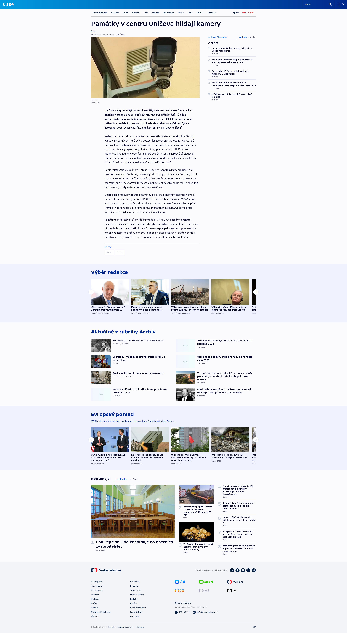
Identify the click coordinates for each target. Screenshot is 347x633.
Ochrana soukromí (125, 627)
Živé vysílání (96, 586)
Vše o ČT (95, 616)
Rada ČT (134, 599)
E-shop (94, 607)
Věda (190, 12)
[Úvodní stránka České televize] (106, 570)
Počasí (181, 12)
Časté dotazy (136, 612)
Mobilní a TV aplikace (101, 612)
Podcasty (211, 12)
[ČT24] (8, 4)
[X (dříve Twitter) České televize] (248, 570)
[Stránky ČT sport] (206, 581)
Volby (125, 12)
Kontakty (134, 616)
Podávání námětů (138, 607)
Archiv (109, 252)
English (111, 627)
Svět (145, 12)
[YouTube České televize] (243, 570)
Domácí (136, 12)
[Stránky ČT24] (180, 581)
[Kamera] (145, 67)
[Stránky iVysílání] (235, 581)
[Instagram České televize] (232, 570)
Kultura (200, 12)
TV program (96, 581)
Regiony (155, 12)
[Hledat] (330, 4)
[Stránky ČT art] (204, 590)
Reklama (134, 586)
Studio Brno (135, 590)
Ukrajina (115, 12)
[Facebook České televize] (237, 570)
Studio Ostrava (137, 594)
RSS (254, 627)
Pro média (135, 581)
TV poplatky (96, 590)
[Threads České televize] (254, 570)
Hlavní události (100, 12)
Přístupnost (140, 627)
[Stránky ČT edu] (232, 590)
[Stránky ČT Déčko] (179, 590)
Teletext (95, 594)
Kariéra (133, 603)
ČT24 (93, 31)
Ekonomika (168, 12)
